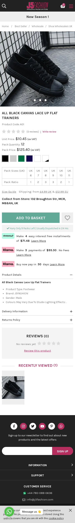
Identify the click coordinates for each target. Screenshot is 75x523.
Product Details (12, 274)
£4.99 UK (45, 191)
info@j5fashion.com (40, 499)
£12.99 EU (62, 191)
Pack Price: (9, 150)
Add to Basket (30, 218)
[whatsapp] (61, 426)
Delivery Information (15, 311)
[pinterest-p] (51, 426)
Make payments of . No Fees (35, 252)
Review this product (37, 350)
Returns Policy (11, 320)
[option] (37, 17)
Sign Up (62, 451)
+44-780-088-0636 (39, 493)
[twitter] (32, 426)
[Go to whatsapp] (9, 511)
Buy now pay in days (33, 264)
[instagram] (23, 426)
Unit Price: (8, 139)
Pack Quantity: (11, 144)
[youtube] (42, 426)
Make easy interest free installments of (36, 238)
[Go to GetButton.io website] (9, 519)
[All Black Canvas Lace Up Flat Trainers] (13, 388)
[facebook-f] (14, 426)
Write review (49, 131)
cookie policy (56, 518)
